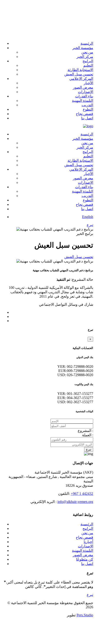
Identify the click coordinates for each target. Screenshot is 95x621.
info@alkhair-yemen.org (75, 502)
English (87, 217)
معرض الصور (83, 555)
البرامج (88, 529)
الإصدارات (85, 546)
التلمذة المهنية (82, 550)
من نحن (87, 533)
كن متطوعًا (84, 559)
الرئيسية (86, 524)
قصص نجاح (84, 537)
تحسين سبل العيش (78, 257)
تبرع (88, 449)
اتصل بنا (87, 564)
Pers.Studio (85, 615)
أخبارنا (88, 542)
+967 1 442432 (82, 494)
